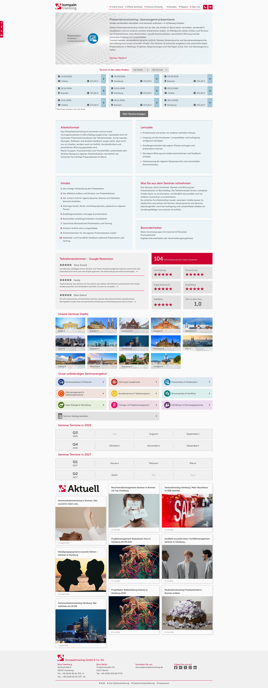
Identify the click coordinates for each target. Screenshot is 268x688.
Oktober (113, 445)
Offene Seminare (134, 7)
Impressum (163, 683)
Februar (153, 463)
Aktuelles (172, 7)
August (153, 433)
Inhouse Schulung (154, 7)
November (153, 445)
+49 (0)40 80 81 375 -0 (72, 673)
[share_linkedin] (1, 35)
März (192, 463)
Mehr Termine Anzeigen (134, 114)
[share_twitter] (1, 31)
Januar (113, 463)
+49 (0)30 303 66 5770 (111, 673)
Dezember (192, 445)
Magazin (184, 7)
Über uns (196, 7)
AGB (102, 683)
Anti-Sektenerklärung (118, 683)
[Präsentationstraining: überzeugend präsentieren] (205, 7)
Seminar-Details (118, 58)
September (192, 433)
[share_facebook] (1, 27)
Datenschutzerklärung (143, 683)
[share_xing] (1, 23)
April (113, 475)
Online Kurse (117, 7)
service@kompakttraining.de (149, 667)
